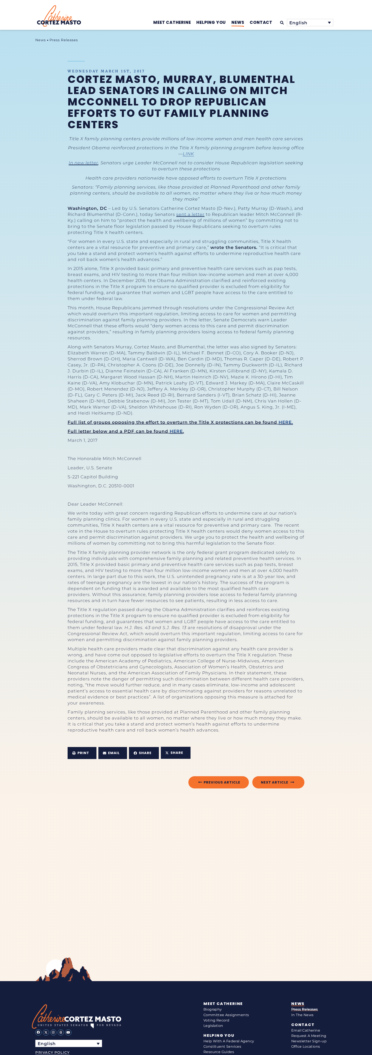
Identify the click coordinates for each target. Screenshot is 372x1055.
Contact (303, 1024)
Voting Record (216, 1020)
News (40, 40)
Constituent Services (222, 1046)
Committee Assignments (226, 1015)
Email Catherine (305, 1030)
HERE (176, 431)
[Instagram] (53, 1032)
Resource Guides (218, 1052)
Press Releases (64, 40)
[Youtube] (68, 1032)
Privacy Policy (52, 1052)
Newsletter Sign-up (309, 1041)
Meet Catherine (223, 1003)
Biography (212, 1009)
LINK (188, 153)
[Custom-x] (46, 1032)
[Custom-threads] (61, 1032)
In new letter (83, 162)
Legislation (213, 1026)
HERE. (286, 422)
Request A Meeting (308, 1036)
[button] (82, 753)
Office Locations (305, 1046)
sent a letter (190, 214)
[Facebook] (38, 1032)
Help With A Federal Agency (228, 1041)
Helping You (218, 1035)
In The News (302, 1015)
